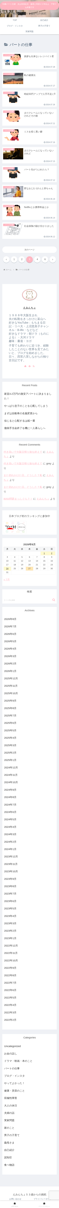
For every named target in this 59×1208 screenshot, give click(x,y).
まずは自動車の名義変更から (21, 413)
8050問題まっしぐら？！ (18, 498)
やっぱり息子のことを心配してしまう (26, 405)
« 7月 (7, 579)
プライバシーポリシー (44, 1199)
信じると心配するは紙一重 (19, 420)
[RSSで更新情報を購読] (34, 366)
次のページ (29, 249)
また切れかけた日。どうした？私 (23, 475)
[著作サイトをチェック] (25, 366)
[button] (53, 600)
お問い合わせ (15, 1199)
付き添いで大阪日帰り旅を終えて (23, 452)
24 (7, 568)
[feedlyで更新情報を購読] (29, 366)
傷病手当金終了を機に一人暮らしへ (24, 428)
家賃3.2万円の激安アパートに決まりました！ (28, 396)
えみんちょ (29, 307)
